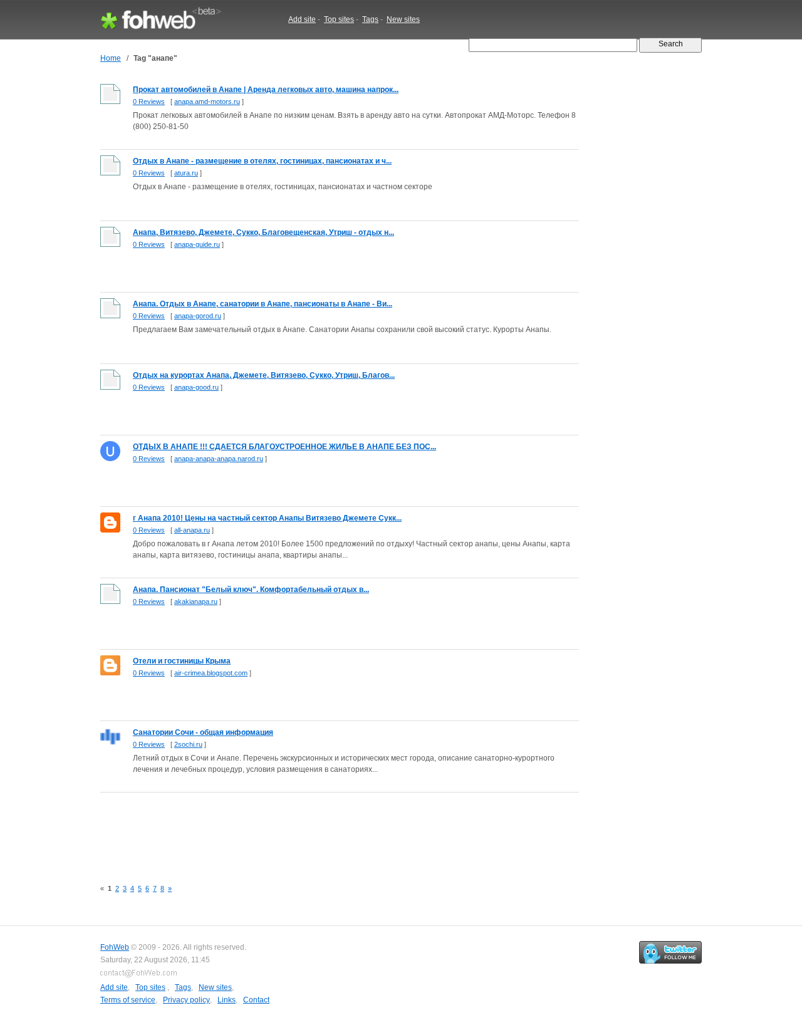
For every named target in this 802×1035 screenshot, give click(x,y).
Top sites (339, 19)
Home (110, 58)
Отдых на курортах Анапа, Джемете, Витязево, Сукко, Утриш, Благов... (264, 375)
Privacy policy (186, 1000)
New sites (403, 19)
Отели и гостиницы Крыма (182, 661)
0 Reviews (149, 101)
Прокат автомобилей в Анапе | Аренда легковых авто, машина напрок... (265, 89)
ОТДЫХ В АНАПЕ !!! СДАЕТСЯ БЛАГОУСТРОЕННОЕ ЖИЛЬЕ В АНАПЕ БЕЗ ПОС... (284, 446)
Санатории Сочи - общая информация (203, 732)
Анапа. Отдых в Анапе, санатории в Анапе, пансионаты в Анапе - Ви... (262, 303)
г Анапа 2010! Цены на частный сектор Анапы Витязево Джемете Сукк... (267, 518)
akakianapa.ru (195, 601)
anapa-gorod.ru (197, 316)
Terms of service (127, 1000)
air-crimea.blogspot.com (210, 673)
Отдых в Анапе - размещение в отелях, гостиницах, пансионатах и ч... (262, 161)
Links (226, 1000)
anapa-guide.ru (197, 244)
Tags (370, 19)
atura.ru (186, 173)
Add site (302, 19)
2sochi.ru (188, 744)
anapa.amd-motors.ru (207, 101)
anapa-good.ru (196, 387)
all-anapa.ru (192, 530)
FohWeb (114, 947)
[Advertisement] (328, 829)
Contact (256, 1000)
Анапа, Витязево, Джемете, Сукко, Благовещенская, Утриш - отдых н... (263, 232)
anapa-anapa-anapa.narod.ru (218, 458)
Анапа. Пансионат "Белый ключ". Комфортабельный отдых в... (251, 589)
